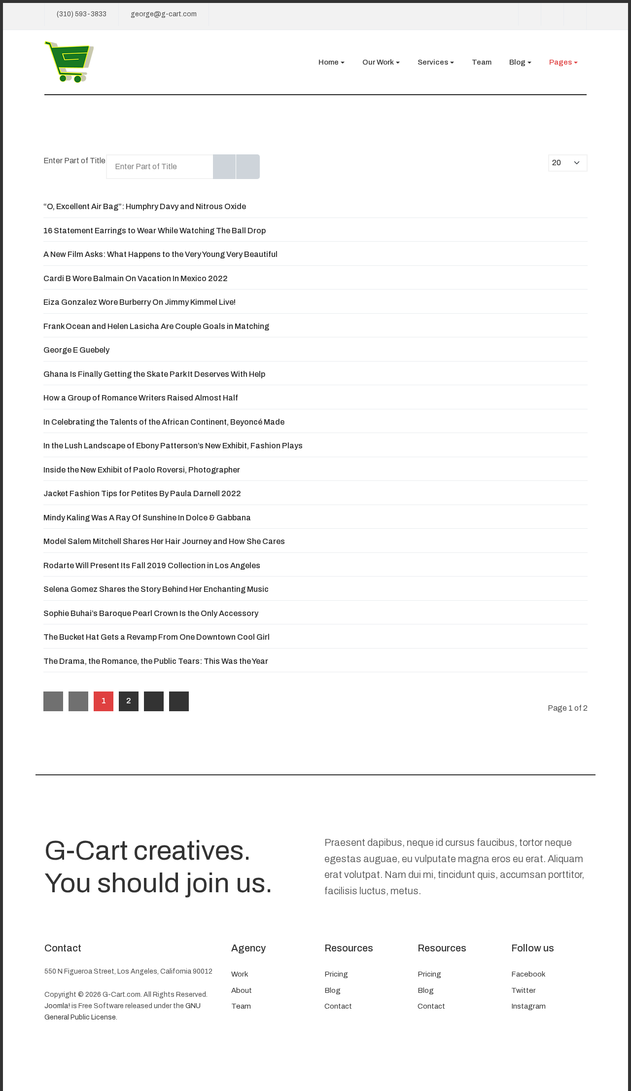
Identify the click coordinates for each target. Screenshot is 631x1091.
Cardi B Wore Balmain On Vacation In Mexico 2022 (135, 278)
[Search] (225, 166)
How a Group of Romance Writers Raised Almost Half (140, 398)
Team (481, 62)
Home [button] (328, 62)
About (241, 990)
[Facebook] (529, 14)
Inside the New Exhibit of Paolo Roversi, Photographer (141, 470)
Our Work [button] (378, 62)
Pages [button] (560, 62)
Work (239, 974)
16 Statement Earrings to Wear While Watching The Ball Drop (154, 230)
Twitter (523, 990)
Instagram (528, 1006)
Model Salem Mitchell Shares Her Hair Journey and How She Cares (164, 541)
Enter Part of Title (75, 160)
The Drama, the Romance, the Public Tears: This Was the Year (155, 661)
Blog (332, 990)
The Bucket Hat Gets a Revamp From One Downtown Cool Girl (156, 637)
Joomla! (57, 1006)
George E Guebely (76, 350)
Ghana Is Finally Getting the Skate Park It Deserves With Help (154, 374)
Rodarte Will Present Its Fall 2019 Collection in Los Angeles (151, 565)
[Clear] (248, 166)
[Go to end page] (179, 701)
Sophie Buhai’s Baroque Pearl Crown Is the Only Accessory (150, 613)
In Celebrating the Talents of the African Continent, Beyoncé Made (163, 422)
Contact (338, 1006)
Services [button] (433, 62)
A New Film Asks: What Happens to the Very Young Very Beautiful (160, 254)
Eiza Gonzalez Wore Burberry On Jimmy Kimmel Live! (139, 302)
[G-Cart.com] (69, 61)
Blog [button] (517, 62)
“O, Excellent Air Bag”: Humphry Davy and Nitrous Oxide (144, 206)
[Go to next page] (154, 701)
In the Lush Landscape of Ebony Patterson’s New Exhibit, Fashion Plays (173, 445)
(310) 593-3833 (81, 14)
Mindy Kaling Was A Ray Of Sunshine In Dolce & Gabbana (147, 517)
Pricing (336, 974)
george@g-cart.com (164, 14)
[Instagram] (574, 14)
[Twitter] (552, 14)
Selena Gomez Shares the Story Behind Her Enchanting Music (156, 589)
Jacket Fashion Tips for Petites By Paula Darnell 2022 (142, 493)
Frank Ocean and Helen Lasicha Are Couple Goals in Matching (156, 326)
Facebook (528, 974)
